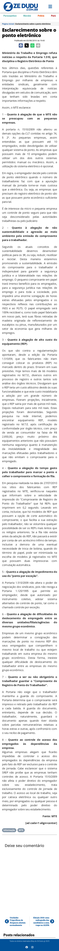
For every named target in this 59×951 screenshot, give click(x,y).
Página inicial (8, 24)
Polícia (41, 15)
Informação (9, 830)
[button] (21, 45)
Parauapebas (10, 15)
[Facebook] (26, 947)
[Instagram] (32, 947)
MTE (21, 830)
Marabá (27, 15)
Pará (53, 15)
